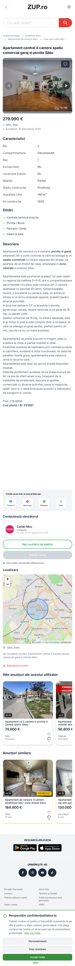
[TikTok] (52, 872)
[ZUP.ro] (37, 7)
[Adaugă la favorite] (65, 64)
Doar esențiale (37, 949)
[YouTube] (42, 872)
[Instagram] (32, 872)
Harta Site (44, 889)
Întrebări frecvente (13, 889)
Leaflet (37, 642)
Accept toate (37, 957)
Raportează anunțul (17, 665)
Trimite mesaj (37, 555)
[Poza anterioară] (9, 85)
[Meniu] (69, 7)
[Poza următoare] (66, 85)
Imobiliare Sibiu (33, 35)
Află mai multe (32, 933)
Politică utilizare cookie (15, 897)
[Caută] (65, 22)
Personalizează (37, 941)
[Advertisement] (37, 448)
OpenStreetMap (52, 642)
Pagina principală (11, 35)
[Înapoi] (6, 7)
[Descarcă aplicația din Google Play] (25, 848)
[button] (7, 579)
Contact (8, 893)
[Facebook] (23, 872)
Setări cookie (10, 904)
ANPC (42, 904)
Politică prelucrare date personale (50, 899)
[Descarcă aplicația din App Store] (50, 848)
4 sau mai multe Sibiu (53, 39)
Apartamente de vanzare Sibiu (23, 39)
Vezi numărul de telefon (37, 544)
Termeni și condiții (48, 893)
